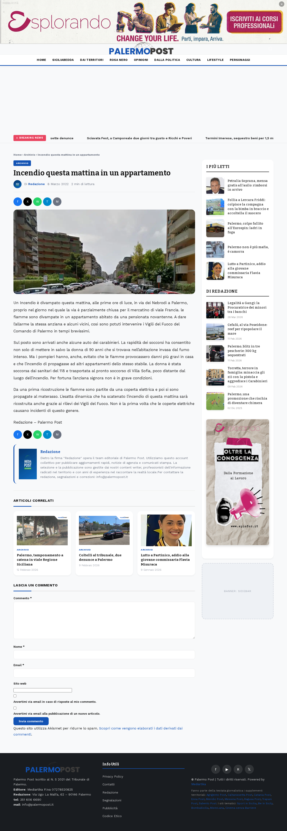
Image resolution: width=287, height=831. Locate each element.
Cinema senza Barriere (240, 807)
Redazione (36, 184)
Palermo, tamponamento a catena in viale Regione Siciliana (40, 559)
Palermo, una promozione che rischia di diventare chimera (247, 398)
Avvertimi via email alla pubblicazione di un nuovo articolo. (56, 713)
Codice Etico (112, 816)
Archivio (29, 154)
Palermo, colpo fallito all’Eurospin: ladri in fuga (245, 228)
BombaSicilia (200, 807)
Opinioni (141, 60)
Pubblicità (109, 808)
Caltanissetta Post (240, 794)
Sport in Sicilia (247, 803)
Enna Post (197, 799)
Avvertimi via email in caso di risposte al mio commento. (54, 701)
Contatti (108, 784)
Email (18, 665)
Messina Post (234, 799)
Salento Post (207, 803)
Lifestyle (215, 60)
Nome (19, 646)
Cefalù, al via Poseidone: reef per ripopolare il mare (247, 329)
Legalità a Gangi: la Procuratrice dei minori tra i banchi (247, 307)
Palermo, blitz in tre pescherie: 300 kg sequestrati (244, 351)
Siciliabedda (63, 60)
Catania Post (262, 794)
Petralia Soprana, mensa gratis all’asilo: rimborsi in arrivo (248, 185)
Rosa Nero (119, 60)
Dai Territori (91, 60)
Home (41, 60)
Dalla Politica (167, 60)
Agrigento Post (216, 794)
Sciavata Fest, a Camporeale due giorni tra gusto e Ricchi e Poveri (132, 138)
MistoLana (217, 807)
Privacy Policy (112, 776)
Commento (22, 598)
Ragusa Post (252, 799)
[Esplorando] (143, 22)
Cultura (193, 60)
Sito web (19, 683)
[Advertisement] (143, 99)
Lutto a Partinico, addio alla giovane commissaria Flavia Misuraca (165, 559)
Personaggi (240, 60)
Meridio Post (214, 799)
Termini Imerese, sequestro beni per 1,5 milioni (236, 138)
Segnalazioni (111, 800)
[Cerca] (270, 49)
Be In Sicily (265, 803)
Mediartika (198, 784)
